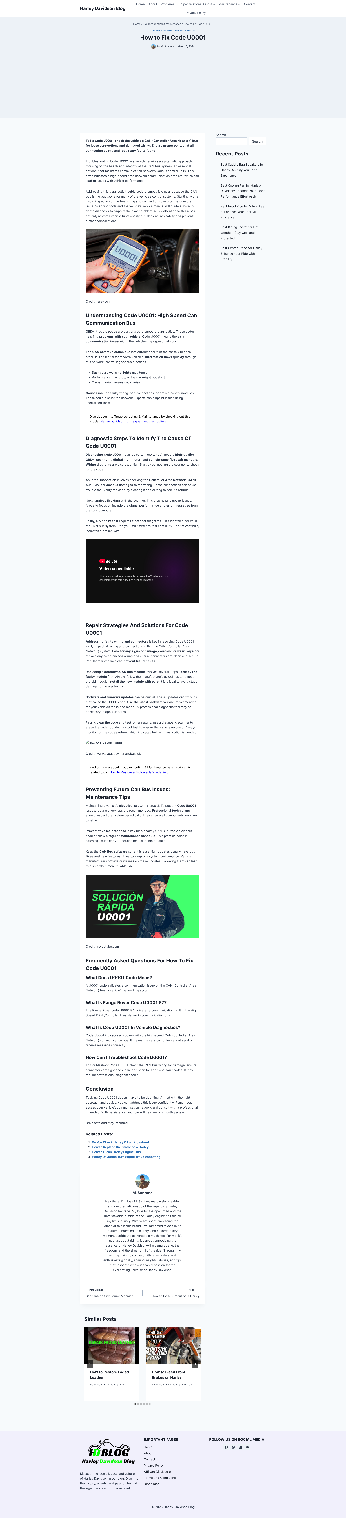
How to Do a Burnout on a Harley (175, 1293)
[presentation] (111, 1345)
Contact (249, 4)
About (152, 4)
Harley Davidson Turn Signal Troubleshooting (133, 421)
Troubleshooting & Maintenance (173, 30)
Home (140, 4)
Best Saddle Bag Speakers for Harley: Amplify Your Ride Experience (242, 170)
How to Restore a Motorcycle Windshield (139, 772)
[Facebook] (226, 1447)
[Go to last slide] (90, 1364)
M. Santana (142, 1193)
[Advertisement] (173, 93)
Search (221, 135)
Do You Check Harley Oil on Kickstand (120, 1142)
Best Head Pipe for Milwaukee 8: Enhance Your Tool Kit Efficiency (242, 212)
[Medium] (240, 1447)
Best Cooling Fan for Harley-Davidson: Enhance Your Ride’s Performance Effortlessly (243, 191)
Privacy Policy (196, 13)
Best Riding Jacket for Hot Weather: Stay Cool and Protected (239, 232)
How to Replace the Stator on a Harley (120, 1147)
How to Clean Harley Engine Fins (116, 1152)
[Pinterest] (233, 1447)
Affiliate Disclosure (157, 1471)
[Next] (195, 1364)
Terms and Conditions (160, 1478)
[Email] (247, 1447)
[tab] (135, 1404)
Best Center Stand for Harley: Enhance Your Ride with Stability (242, 253)
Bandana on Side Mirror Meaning (109, 1293)
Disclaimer (151, 1484)
